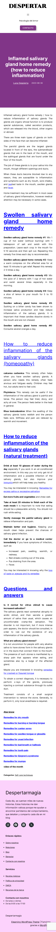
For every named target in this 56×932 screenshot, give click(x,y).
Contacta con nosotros (15, 861)
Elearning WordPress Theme (25, 922)
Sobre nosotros (12, 843)
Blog (7, 852)
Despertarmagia (23, 793)
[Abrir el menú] (28, 14)
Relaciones (10, 847)
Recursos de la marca (15, 890)
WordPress (45, 925)
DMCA (8, 885)
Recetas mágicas (13, 876)
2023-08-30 (37, 83)
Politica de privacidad (15, 881)
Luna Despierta (20, 83)
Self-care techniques (24, 775)
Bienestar (10, 856)
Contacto (28, 28)
